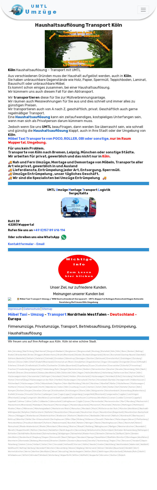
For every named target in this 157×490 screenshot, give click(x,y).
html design (122, 462)
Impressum (15, 308)
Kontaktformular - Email (26, 244)
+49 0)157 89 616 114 (49, 230)
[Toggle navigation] (143, 10)
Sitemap (47, 308)
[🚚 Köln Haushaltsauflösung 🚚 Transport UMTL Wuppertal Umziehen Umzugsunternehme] (33, 9)
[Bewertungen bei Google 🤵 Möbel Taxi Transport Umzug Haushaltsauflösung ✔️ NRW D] (78, 300)
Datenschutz (32, 308)
